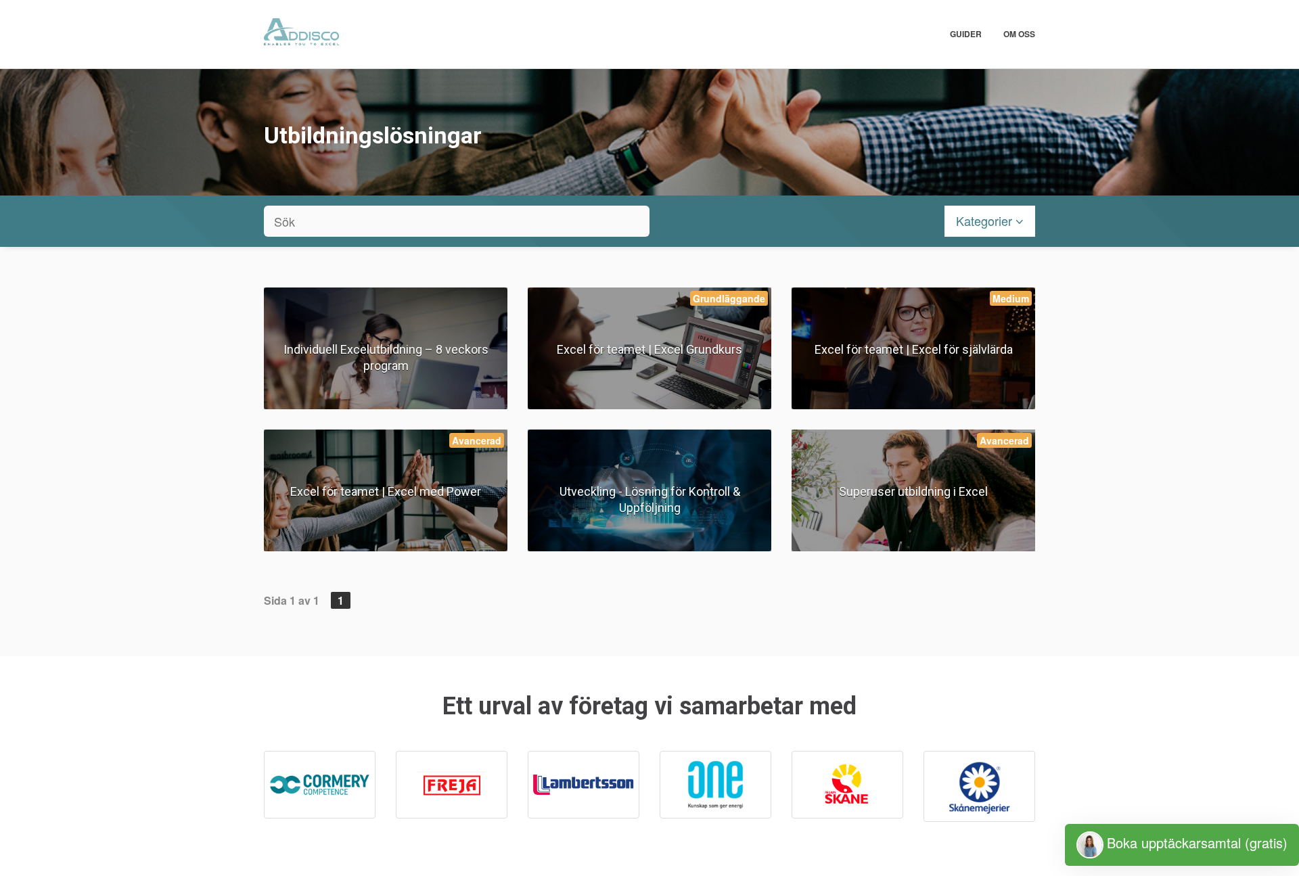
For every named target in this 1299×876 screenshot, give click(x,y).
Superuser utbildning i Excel (913, 491)
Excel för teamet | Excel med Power (385, 491)
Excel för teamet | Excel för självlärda (914, 349)
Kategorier (986, 220)
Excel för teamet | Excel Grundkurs (649, 349)
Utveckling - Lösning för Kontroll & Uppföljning (650, 499)
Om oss (1019, 34)
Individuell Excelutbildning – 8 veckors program (385, 357)
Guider (966, 34)
